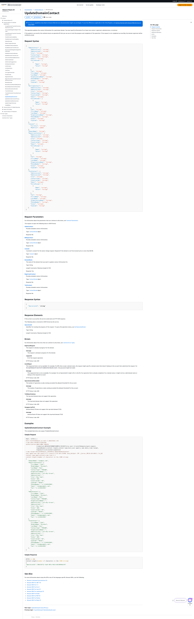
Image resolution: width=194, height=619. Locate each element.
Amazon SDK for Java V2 (34, 589)
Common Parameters (72, 220)
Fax (32, 71)
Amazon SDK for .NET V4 (34, 582)
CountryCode (35, 57)
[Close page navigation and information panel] (191, 22)
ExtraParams (35, 60)
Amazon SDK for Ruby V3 (34, 600)
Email (33, 58)
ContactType (35, 55)
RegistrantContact (35, 133)
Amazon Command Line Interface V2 (37, 580)
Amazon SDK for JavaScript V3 (35, 591)
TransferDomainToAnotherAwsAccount (45, 610)
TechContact (33, 171)
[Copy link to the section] (23, 41)
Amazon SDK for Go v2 (33, 587)
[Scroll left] (76, 5)
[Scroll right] (106, 5)
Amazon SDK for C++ (32, 585)
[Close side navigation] (20, 10)
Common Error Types (69, 342)
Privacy (32, 617)
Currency (34, 126)
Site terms (38, 617)
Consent (31, 124)
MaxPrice (34, 127)
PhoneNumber (35, 78)
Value (38, 66)
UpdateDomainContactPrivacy (39, 607)
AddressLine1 (35, 49)
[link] (49, 9)
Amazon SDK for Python (33, 598)
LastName (34, 75)
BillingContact (34, 86)
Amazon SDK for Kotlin (33, 593)
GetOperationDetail (79, 327)
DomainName (33, 131)
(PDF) (32, 24)
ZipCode (34, 82)
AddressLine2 (35, 51)
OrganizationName (37, 77)
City (32, 53)
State (33, 80)
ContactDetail (33, 231)
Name (37, 64)
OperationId (33, 306)
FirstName (34, 73)
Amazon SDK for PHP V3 (33, 596)
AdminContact (33, 47)
